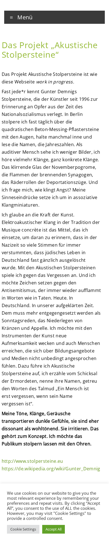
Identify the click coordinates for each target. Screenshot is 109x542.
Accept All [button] (53, 529)
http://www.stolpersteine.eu (32, 461)
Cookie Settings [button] (23, 529)
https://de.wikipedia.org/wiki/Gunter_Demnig (51, 469)
